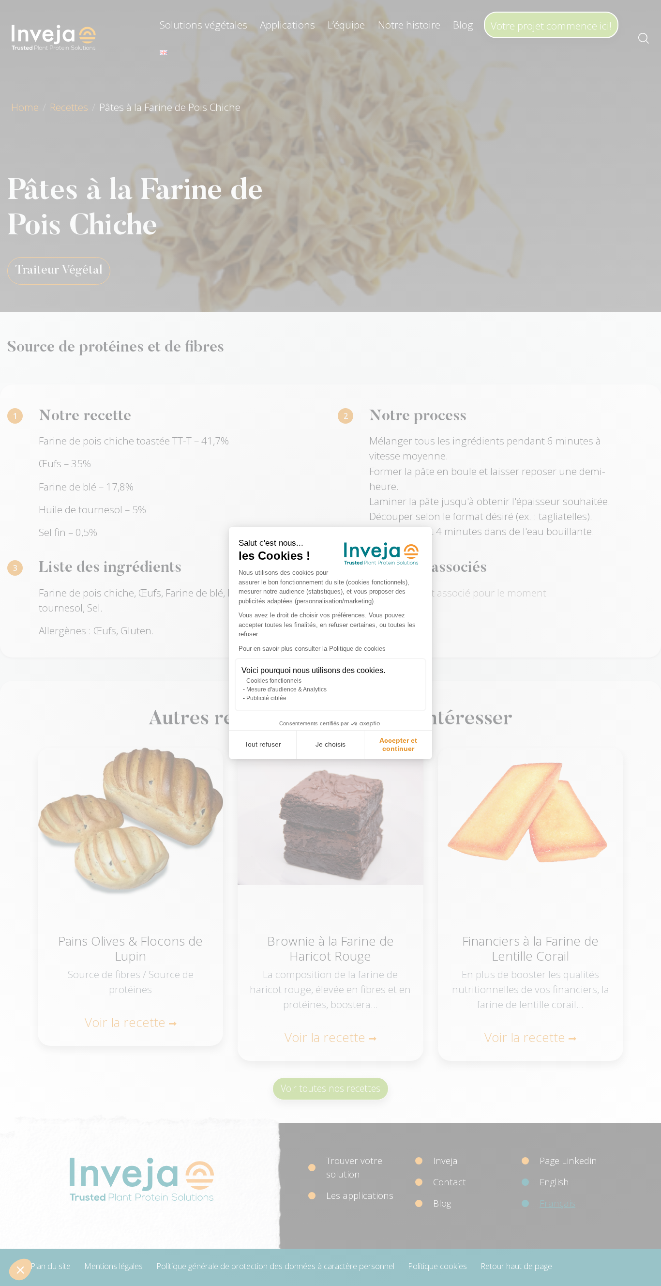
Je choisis (330, 744)
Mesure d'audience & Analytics (286, 689)
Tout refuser (262, 744)
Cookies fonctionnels (273, 680)
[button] (20, 1269)
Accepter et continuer (398, 744)
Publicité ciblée (266, 698)
